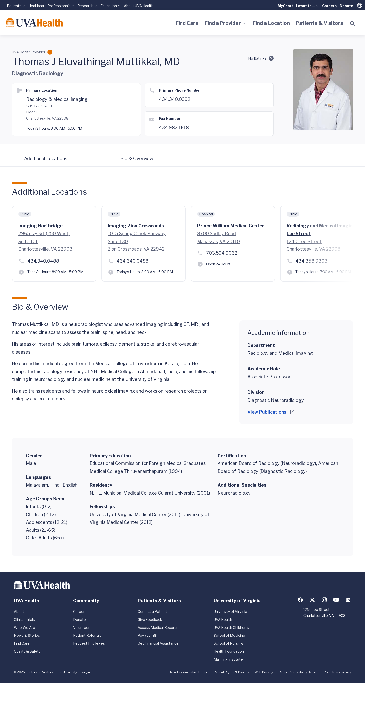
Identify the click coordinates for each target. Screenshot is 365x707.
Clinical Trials (24, 619)
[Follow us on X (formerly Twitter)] (312, 600)
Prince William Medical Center (230, 225)
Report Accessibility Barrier (298, 672)
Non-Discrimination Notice (189, 672)
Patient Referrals (87, 635)
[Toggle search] (352, 23)
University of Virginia (230, 611)
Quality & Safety (27, 651)
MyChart (285, 6)
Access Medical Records (158, 627)
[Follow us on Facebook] (300, 600)
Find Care (187, 23)
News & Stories (27, 635)
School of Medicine (229, 635)
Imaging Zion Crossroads (136, 225)
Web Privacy (264, 672)
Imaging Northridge (40, 225)
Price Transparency (337, 672)
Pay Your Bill (147, 635)
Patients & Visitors (319, 23)
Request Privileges (89, 643)
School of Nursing (228, 643)
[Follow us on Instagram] (324, 600)
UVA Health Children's (231, 627)
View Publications (266, 412)
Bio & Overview (136, 158)
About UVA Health (138, 6)
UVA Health (223, 619)
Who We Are (24, 627)
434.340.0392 (174, 99)
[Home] (34, 22)
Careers (329, 6)
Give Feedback (150, 619)
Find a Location (271, 23)
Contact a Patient (152, 611)
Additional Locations (45, 158)
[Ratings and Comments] (271, 58)
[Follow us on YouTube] (336, 600)
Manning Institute (228, 659)
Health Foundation (229, 651)
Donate (346, 6)
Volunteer (81, 627)
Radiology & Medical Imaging (57, 99)
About (19, 611)
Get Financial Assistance (158, 643)
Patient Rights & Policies (231, 672)
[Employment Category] (49, 52)
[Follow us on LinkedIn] (348, 600)
